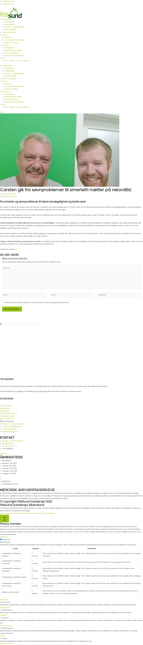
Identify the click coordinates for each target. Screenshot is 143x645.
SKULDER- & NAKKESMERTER (15, 27)
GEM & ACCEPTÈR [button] (6, 643)
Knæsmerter (5, 408)
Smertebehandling (7, 416)
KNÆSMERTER (9, 24)
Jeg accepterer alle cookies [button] (11, 513)
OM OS (4, 35)
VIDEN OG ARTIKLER (9, 32)
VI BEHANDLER (7, 19)
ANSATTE (8, 37)
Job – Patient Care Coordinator (17, 61)
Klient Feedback (10, 196)
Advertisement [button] (6, 625)
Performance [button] (5, 607)
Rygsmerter (4, 411)
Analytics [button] (3, 615)
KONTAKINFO (9, 48)
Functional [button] (4, 599)
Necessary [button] (4, 537)
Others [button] (2, 636)
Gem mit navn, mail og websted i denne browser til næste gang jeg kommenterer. (37, 302)
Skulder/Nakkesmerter (8, 413)
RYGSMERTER (9, 22)
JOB (3, 58)
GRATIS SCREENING (12, 53)
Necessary (6, 539)
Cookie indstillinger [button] (48, 513)
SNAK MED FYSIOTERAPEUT (14, 55)
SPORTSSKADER (10, 29)
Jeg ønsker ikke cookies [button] (31, 513)
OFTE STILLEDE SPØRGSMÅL (14, 40)
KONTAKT (5, 45)
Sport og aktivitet (7, 419)
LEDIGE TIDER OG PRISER (13, 50)
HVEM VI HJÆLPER (11, 42)
